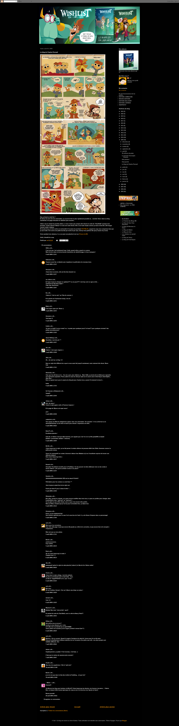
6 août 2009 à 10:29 (51, 592)
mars (124, 176)
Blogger (124, 720)
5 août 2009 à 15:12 (51, 506)
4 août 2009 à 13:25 (51, 332)
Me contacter (122, 90)
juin (123, 169)
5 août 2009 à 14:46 (51, 491)
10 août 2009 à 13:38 (51, 667)
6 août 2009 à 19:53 (51, 616)
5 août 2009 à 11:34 (51, 470)
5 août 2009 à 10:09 (51, 440)
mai (123, 172)
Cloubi (48, 663)
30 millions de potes (128, 153)
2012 (122, 132)
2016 (122, 123)
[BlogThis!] (62, 240)
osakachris (49, 419)
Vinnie (47, 573)
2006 (122, 189)
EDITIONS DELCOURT (125, 101)
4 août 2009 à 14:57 (51, 342)
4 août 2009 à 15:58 (51, 352)
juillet (124, 167)
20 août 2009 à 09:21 (51, 695)
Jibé (47, 357)
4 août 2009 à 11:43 (51, 264)
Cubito (48, 326)
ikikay (47, 621)
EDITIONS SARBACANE (126, 97)
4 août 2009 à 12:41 (51, 301)
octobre (124, 146)
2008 (122, 184)
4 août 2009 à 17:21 (51, 367)
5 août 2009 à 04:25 (51, 425)
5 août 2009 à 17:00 (51, 517)
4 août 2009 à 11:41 (51, 254)
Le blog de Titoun (127, 237)
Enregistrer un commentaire (52, 699)
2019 (122, 116)
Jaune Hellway (50, 337)
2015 (122, 125)
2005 (122, 191)
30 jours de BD (83, 234)
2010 (122, 137)
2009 (122, 139)
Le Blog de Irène (126, 232)
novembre (125, 144)
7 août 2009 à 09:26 (51, 644)
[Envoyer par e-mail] (60, 240)
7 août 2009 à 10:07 (51, 657)
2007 (122, 186)
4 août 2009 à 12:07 (51, 287)
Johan (47, 401)
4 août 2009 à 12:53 (51, 311)
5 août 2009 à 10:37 (51, 459)
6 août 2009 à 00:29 (51, 567)
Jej (46, 563)
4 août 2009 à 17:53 (51, 385)
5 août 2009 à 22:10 (51, 546)
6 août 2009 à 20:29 (51, 631)
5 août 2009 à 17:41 (51, 534)
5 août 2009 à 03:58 (51, 414)
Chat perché (125, 162)
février (124, 179)
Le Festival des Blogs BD (129, 221)
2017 (122, 121)
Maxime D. (49, 607)
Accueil (77, 707)
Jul (46, 347)
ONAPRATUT (122, 105)
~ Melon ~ (48, 682)
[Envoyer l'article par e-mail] (57, 240)
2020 (122, 113)
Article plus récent (47, 707)
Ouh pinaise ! (126, 159)
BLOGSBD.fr (125, 219)
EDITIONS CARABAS (125, 103)
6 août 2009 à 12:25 (51, 602)
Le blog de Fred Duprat (128, 239)
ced (47, 523)
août (123, 151)
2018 (122, 118)
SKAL (47, 248)
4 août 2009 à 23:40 (51, 395)
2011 (122, 135)
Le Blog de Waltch (127, 230)
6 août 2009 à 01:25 (51, 581)
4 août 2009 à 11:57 (51, 274)
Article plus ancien (107, 707)
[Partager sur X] (64, 240)
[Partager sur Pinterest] (67, 240)
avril (123, 174)
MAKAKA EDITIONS (124, 99)
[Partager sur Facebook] (66, 240)
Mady (47, 306)
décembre (125, 142)
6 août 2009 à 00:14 (51, 557)
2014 (122, 128)
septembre (125, 149)
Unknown (48, 259)
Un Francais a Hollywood (53, 391)
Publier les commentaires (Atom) (57, 710)
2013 (122, 130)
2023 (122, 111)
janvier (124, 181)
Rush (47, 551)
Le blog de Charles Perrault (130, 164)
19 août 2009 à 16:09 (51, 677)
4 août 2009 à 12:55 (51, 320)
